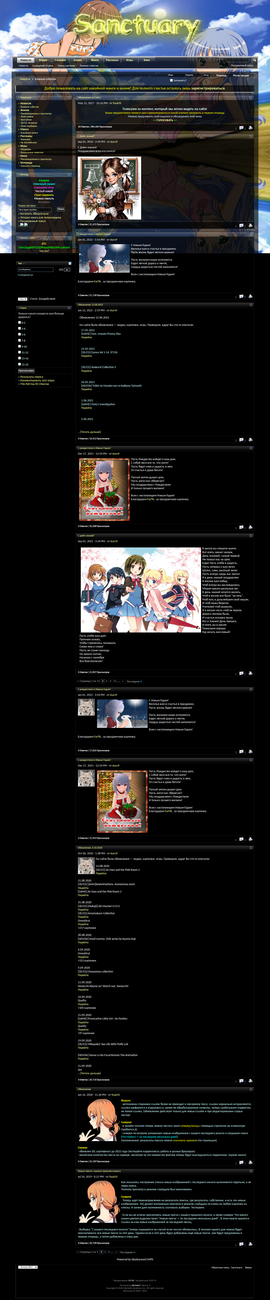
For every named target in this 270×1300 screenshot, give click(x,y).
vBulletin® (136, 1285)
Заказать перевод (30, 166)
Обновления (84, 1089)
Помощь (221, 75)
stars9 (113, 142)
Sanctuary (236, 1267)
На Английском (29, 142)
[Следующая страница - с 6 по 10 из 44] (116, 1252)
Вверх (248, 1267)
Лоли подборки (29, 126)
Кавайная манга (29, 133)
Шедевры (26, 149)
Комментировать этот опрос (37, 380)
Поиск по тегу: (27, 205)
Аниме (78, 60)
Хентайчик (26, 120)
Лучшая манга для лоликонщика (40, 217)
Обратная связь (220, 1267)
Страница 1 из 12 (90, 681)
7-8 (23, 341)
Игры (129, 60)
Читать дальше (90, 432)
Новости (25, 60)
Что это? (44, 251)
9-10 (24, 346)
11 (114, 681)
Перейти (86, 337)
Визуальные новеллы (32, 152)
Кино (147, 60)
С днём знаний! (86, 536)
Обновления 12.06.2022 (90, 305)
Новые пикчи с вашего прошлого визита (99, 1171)
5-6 (23, 334)
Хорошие (25, 139)
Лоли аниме (27, 116)
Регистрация (241, 75)
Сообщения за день (42, 65)
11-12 (25, 352)
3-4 (23, 328)
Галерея (60, 60)
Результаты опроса (31, 377)
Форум (43, 60)
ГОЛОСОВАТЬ (165, 120)
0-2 (23, 323)
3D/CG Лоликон (29, 123)
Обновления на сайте (89, 97)
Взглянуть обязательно (34, 213)
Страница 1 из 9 (89, 1252)
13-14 (25, 358)
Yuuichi (117, 103)
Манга (95, 60)
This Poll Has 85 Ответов (34, 384)
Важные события (89, 65)
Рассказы (112, 60)
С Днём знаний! (86, 136)
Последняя (133, 681)
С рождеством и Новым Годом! (94, 234)
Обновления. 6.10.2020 (90, 848)
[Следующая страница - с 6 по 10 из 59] (123, 682)
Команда (26, 162)
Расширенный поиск (242, 65)
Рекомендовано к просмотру (36, 113)
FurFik (97, 281)
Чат (20, 263)
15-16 (25, 364)
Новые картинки (66, 65)
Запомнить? (179, 80)
